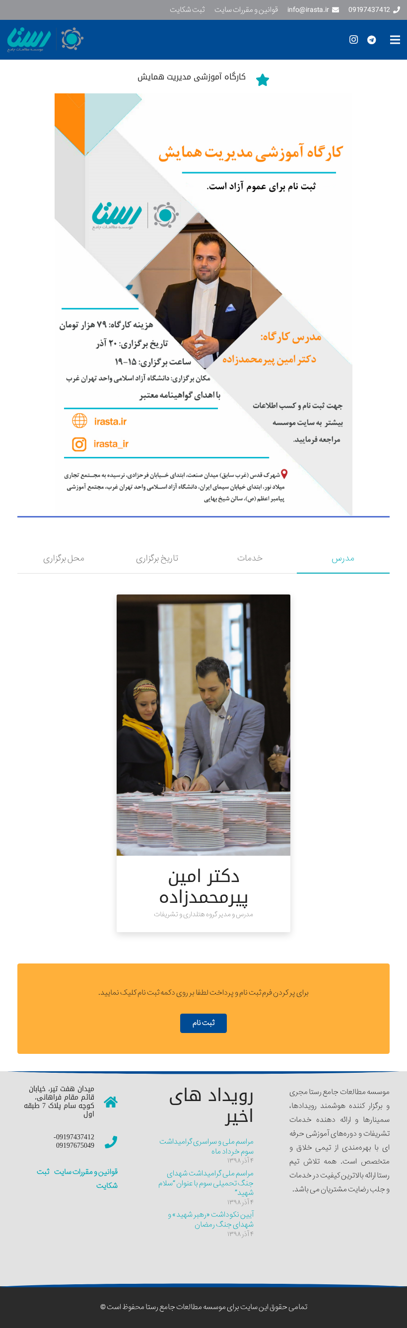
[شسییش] (203, 304)
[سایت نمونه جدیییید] (83, 39)
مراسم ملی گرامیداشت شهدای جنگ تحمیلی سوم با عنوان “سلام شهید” (206, 1183)
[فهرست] (395, 39)
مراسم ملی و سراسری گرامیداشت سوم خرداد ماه (206, 1147)
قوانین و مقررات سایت (85, 1172)
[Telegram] (371, 40)
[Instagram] (353, 40)
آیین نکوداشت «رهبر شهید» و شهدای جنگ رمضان (211, 1220)
